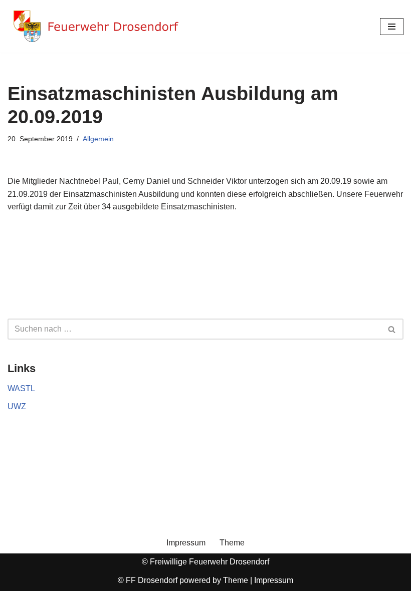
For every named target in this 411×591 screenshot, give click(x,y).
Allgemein (98, 139)
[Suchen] (392, 329)
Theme (232, 542)
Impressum (186, 542)
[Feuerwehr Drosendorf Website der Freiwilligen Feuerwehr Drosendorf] (95, 26)
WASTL (21, 388)
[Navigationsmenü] (391, 26)
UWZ (17, 406)
